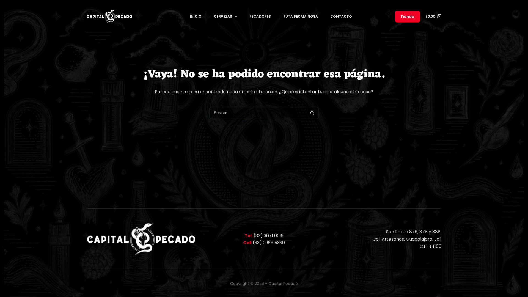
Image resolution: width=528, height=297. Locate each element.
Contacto (341, 16)
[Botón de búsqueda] (312, 113)
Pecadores (260, 16)
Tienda (407, 16)
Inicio (196, 16)
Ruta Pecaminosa (300, 16)
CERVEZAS (223, 16)
